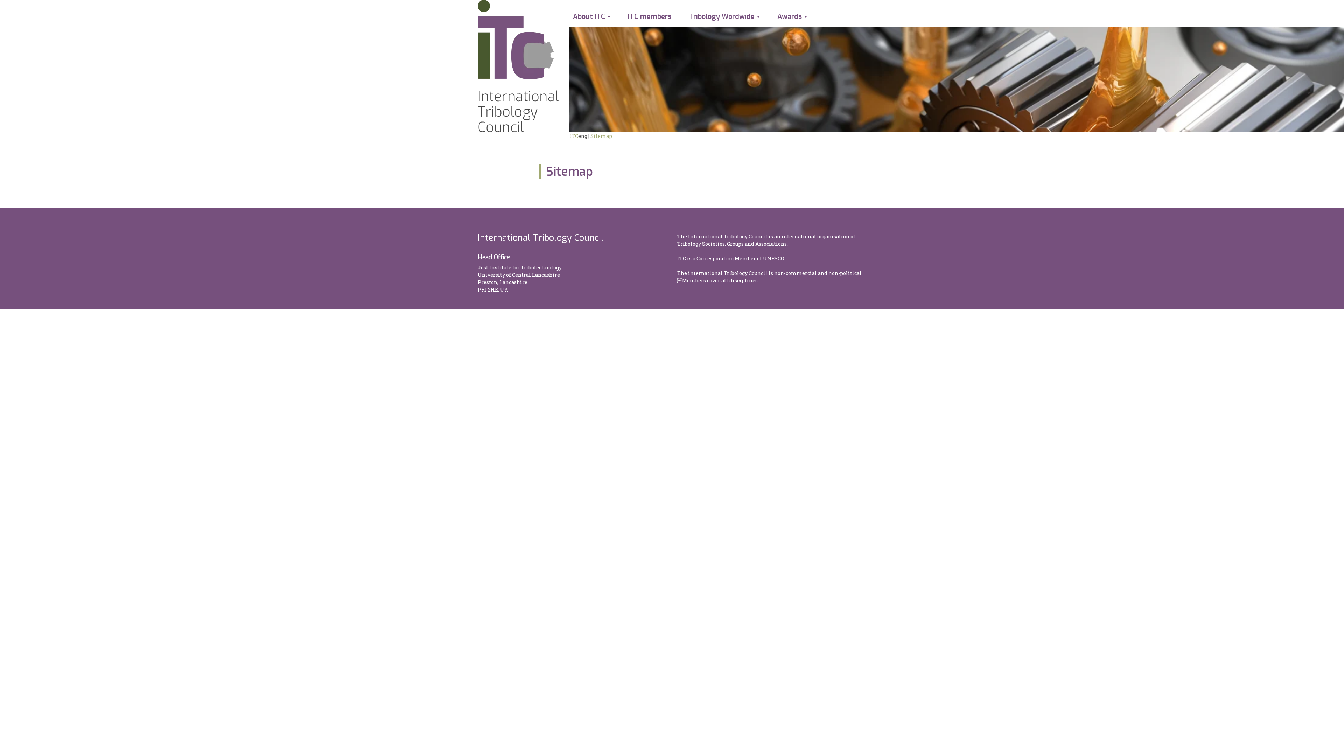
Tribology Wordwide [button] (722, 16)
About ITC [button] (589, 16)
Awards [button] (789, 16)
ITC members (649, 16)
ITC (573, 136)
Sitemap (601, 136)
